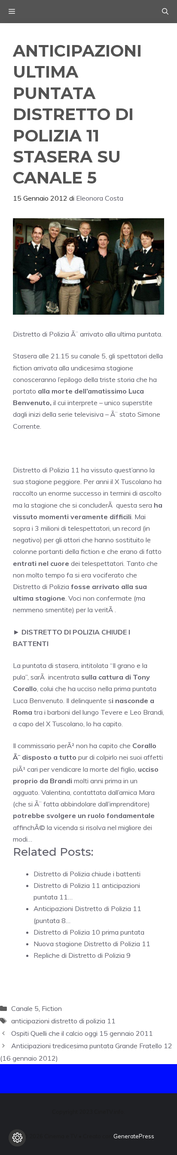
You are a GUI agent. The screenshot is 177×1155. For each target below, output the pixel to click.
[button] (165, 11)
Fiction (52, 1008)
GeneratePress (133, 1136)
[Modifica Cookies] (17, 1137)
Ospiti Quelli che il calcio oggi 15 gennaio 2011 (82, 1033)
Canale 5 (25, 1008)
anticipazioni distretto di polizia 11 (63, 1021)
